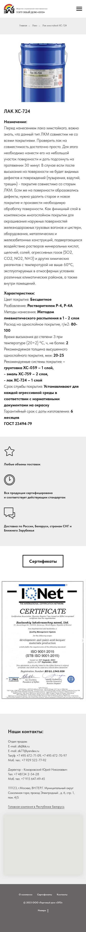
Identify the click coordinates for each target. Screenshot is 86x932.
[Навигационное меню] (79, 9)
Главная (23, 25)
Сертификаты (44, 894)
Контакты (62, 894)
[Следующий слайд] (82, 640)
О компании (25, 894)
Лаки (34, 25)
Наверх (42, 910)
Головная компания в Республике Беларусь (36, 807)
